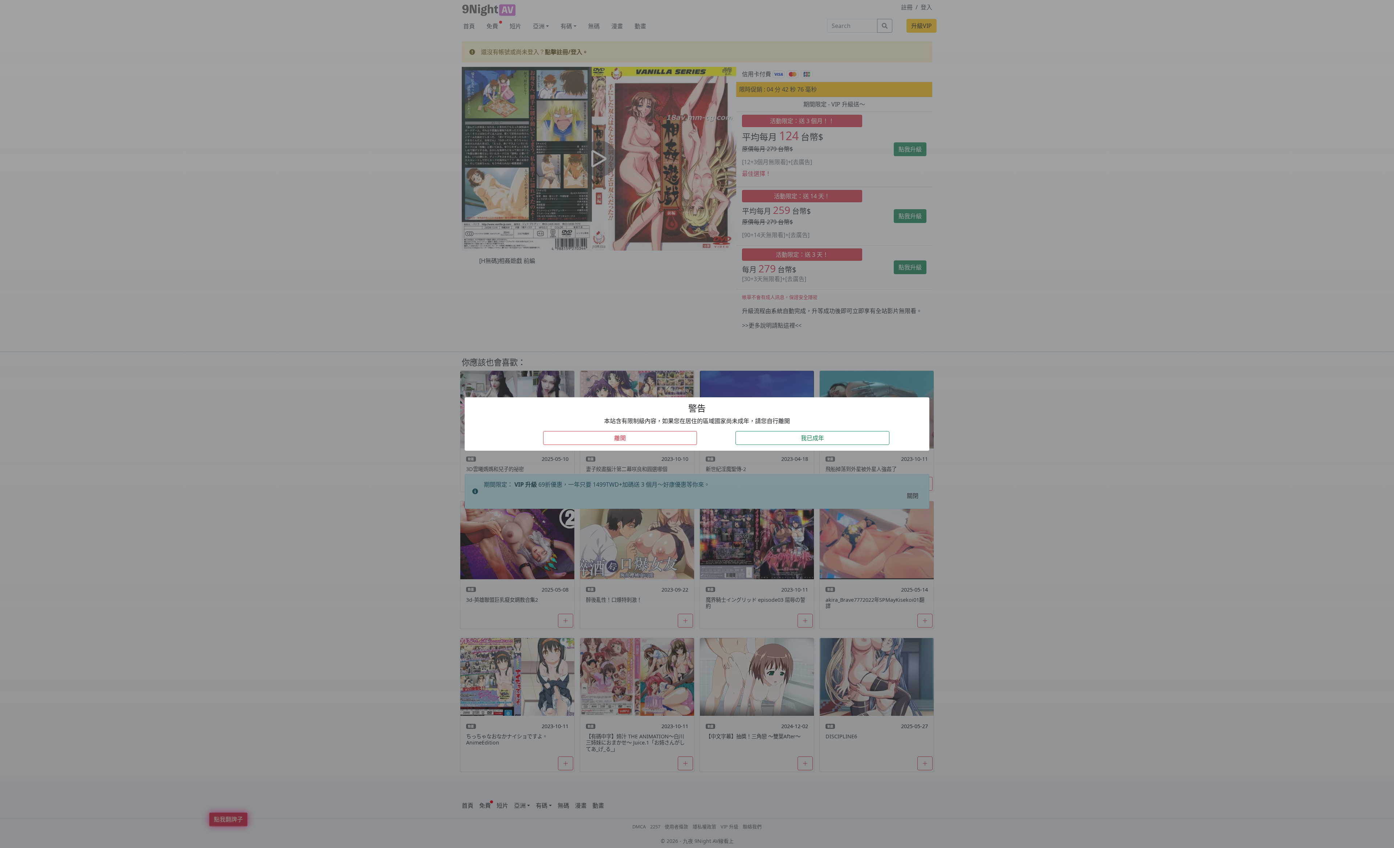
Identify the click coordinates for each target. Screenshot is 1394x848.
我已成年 (812, 438)
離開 (620, 438)
